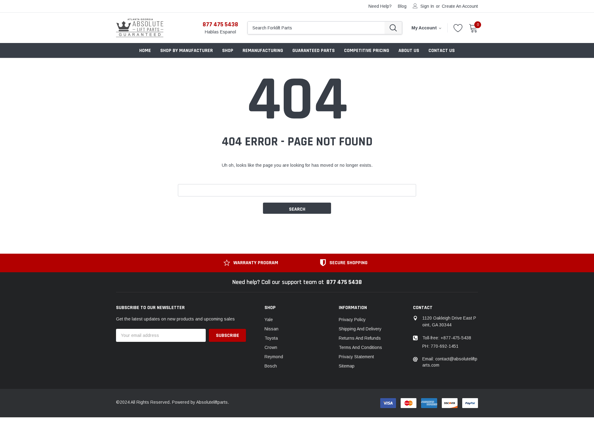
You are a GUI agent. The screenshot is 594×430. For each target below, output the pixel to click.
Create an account (460, 6)
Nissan (271, 328)
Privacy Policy (352, 319)
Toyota (271, 338)
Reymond (274, 356)
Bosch (271, 365)
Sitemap (347, 365)
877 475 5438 (220, 24)
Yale (269, 319)
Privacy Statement (356, 356)
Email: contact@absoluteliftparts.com (449, 362)
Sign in (427, 6)
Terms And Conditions (360, 347)
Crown (271, 347)
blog (402, 6)
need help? (380, 6)
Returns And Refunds (360, 338)
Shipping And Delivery (360, 328)
